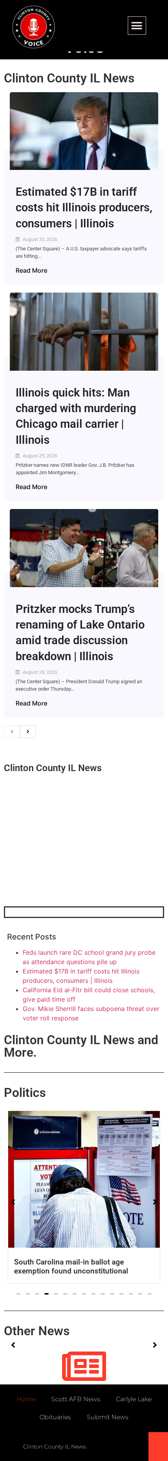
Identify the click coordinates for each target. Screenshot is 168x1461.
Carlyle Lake (134, 1399)
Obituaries (55, 1417)
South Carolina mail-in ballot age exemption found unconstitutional (71, 1266)
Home (26, 1399)
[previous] (12, 731)
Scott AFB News (75, 1399)
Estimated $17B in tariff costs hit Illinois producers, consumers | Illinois (84, 207)
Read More (31, 270)
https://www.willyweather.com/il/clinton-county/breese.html (62, 866)
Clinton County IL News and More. (81, 1046)
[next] (28, 731)
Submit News (108, 1417)
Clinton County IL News (69, 78)
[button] (137, 25)
